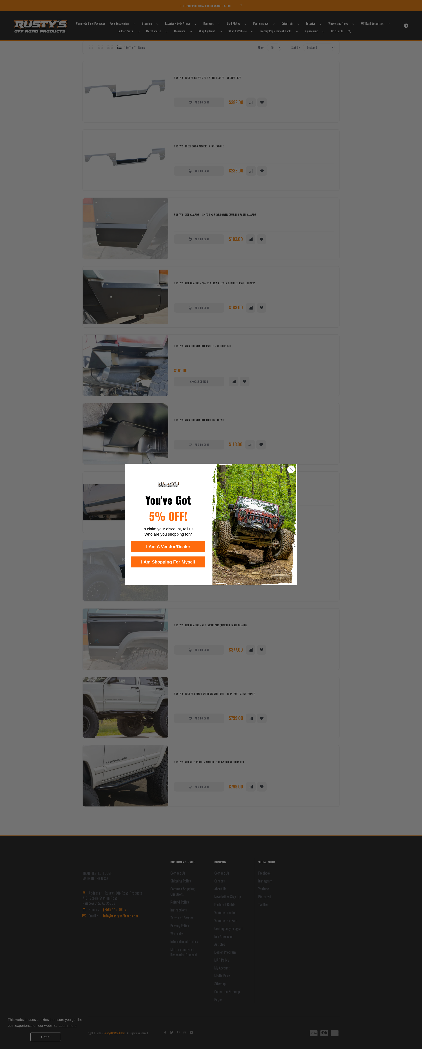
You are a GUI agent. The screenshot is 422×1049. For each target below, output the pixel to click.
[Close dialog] (291, 469)
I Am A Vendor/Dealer (168, 546)
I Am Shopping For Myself (168, 562)
